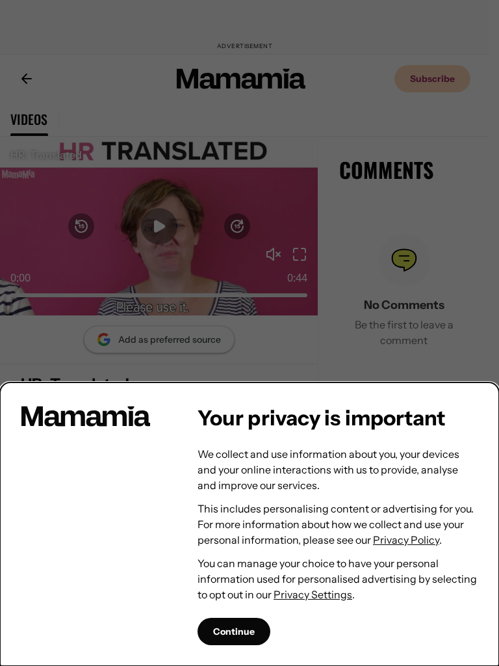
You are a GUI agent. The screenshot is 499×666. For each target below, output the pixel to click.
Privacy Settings (313, 594)
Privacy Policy (406, 539)
